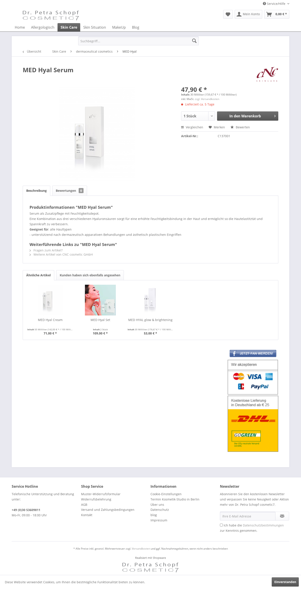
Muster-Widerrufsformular (101, 494)
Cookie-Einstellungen (166, 494)
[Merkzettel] (228, 14)
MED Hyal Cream (50, 320)
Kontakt (86, 515)
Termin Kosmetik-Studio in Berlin (174, 499)
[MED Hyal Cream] (50, 300)
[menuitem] (228, 14)
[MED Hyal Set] (100, 300)
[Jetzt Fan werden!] (253, 354)
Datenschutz (159, 510)
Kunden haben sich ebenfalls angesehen (90, 275)
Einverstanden (285, 582)
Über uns (157, 504)
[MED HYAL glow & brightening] (150, 300)
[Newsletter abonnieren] (282, 516)
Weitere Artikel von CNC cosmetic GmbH (63, 254)
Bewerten (242, 127)
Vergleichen (194, 127)
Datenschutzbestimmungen (263, 525)
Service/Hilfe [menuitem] (276, 4)
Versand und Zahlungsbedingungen (107, 510)
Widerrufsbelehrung (96, 499)
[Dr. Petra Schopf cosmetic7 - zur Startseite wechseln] (51, 15)
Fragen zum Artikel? (48, 250)
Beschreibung (36, 190)
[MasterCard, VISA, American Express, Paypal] (253, 377)
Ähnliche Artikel (38, 275)
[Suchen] (194, 41)
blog (153, 515)
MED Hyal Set (100, 320)
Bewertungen (69, 190)
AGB (84, 504)
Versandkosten (141, 548)
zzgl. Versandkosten (207, 99)
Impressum (158, 520)
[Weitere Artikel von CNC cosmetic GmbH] (267, 74)
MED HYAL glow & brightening (150, 320)
